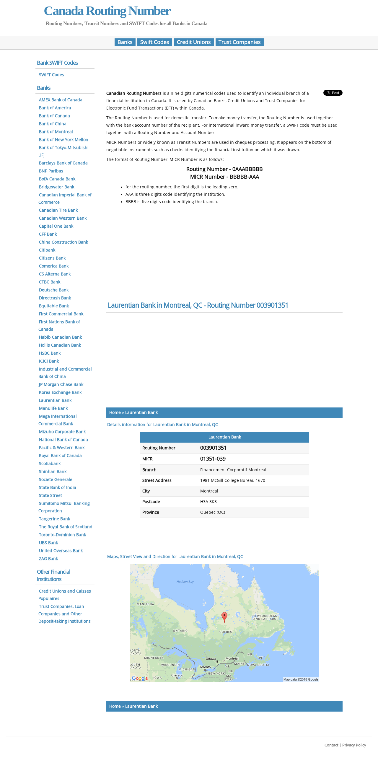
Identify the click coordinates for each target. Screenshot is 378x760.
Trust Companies (240, 42)
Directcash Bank (55, 298)
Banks (125, 42)
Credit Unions (194, 42)
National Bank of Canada (63, 439)
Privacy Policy (354, 745)
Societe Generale (55, 479)
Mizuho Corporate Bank (62, 431)
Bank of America (55, 107)
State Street (50, 495)
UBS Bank (48, 542)
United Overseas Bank (61, 550)
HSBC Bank (50, 353)
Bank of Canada (54, 115)
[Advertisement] (224, 71)
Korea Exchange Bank (60, 392)
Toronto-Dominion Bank (62, 534)
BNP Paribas (51, 171)
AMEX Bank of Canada (60, 99)
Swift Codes (154, 42)
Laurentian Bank (141, 412)
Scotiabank (50, 463)
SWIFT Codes (51, 74)
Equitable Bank (54, 306)
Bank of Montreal (56, 131)
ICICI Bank (49, 361)
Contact (331, 745)
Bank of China (52, 123)
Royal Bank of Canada (60, 455)
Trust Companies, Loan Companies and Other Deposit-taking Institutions (64, 614)
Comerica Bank (54, 266)
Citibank (47, 250)
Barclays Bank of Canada (63, 163)
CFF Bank (48, 234)
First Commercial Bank (61, 314)
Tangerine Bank (54, 518)
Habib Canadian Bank (60, 337)
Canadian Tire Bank (58, 210)
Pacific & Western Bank (61, 447)
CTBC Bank (49, 282)
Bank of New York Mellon (63, 139)
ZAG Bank (48, 558)
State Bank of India (57, 487)
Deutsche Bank (54, 290)
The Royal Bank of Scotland (65, 526)
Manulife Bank (53, 408)
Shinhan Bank (52, 471)
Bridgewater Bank (56, 187)
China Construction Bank (63, 242)
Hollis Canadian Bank (60, 345)
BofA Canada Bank (57, 179)
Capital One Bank (56, 226)
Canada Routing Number (107, 10)
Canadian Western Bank (63, 218)
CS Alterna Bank (55, 274)
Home (115, 412)
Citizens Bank (52, 258)
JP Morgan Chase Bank (61, 384)
